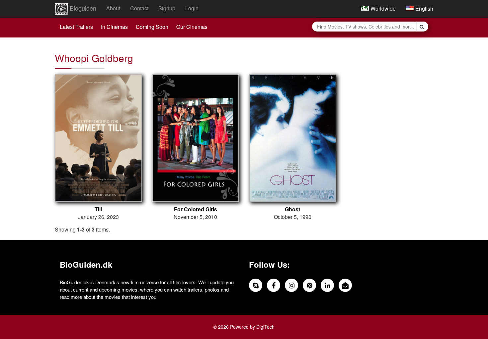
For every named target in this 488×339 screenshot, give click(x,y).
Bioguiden (82, 8)
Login (192, 8)
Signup (166, 8)
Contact (139, 8)
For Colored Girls (195, 209)
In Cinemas (114, 27)
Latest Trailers (76, 27)
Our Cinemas (191, 27)
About (113, 8)
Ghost (292, 209)
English (423, 8)
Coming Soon (152, 27)
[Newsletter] (345, 285)
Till (98, 209)
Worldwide (382, 8)
